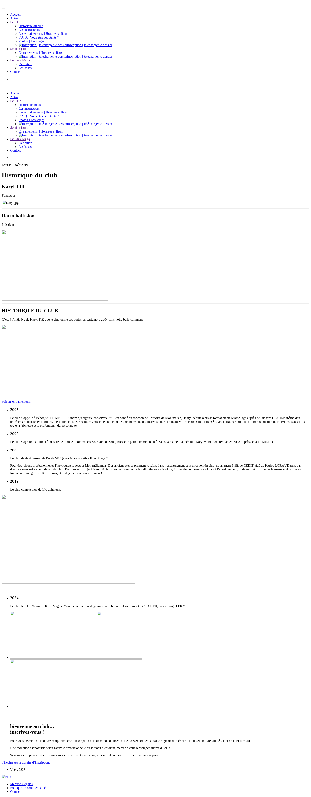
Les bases (25, 68)
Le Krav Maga (20, 60)
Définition (25, 64)
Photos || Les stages (31, 41)
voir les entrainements (16, 401)
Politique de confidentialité (28, 788)
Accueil (15, 14)
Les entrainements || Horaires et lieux (43, 33)
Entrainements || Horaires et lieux (41, 52)
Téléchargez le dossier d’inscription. (26, 762)
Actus (14, 18)
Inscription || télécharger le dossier (89, 45)
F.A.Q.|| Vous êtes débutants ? (39, 37)
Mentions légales (21, 784)
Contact (15, 71)
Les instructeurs (29, 30)
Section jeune (19, 49)
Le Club (15, 22)
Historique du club (31, 26)
